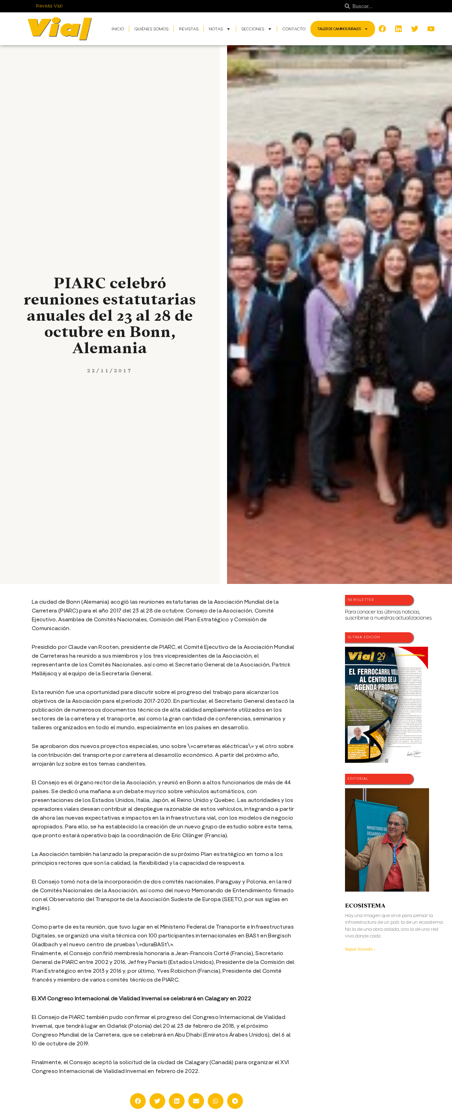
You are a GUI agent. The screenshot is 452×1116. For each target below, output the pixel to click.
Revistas (188, 29)
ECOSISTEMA (365, 906)
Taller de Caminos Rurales (339, 29)
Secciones (252, 29)
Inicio (118, 29)
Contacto (293, 29)
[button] (138, 1101)
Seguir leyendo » (360, 949)
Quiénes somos (151, 29)
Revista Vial (49, 6)
